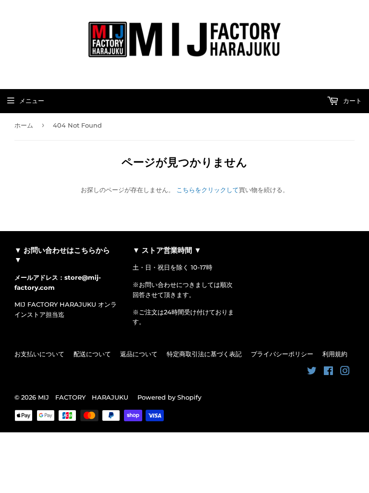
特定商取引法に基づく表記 (204, 354)
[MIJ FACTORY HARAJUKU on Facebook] (328, 372)
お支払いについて (39, 354)
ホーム (23, 125)
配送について (92, 354)
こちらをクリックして (207, 190)
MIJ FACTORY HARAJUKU (83, 397)
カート (351, 100)
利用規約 (334, 354)
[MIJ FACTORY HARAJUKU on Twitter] (312, 372)
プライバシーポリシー (282, 354)
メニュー (31, 100)
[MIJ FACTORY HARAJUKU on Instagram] (345, 372)
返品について (139, 354)
